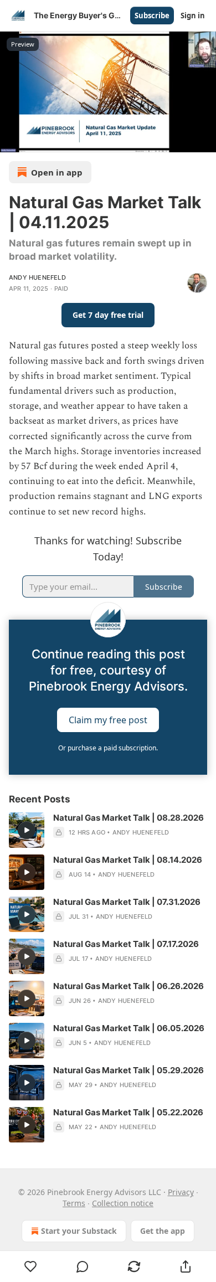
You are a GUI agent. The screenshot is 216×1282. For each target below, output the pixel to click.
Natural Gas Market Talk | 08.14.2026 (127, 859)
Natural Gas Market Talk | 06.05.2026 (128, 1028)
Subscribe (152, 15)
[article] (108, 830)
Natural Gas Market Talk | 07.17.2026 (126, 944)
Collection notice (122, 1203)
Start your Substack (79, 1231)
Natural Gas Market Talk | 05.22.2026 (128, 1112)
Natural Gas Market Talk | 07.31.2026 (126, 902)
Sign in (193, 15)
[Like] (30, 1266)
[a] (26, 830)
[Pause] (12, 140)
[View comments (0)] (82, 1266)
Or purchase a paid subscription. (108, 748)
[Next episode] (37, 140)
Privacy (181, 1192)
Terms (74, 1203)
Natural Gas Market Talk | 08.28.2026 (128, 817)
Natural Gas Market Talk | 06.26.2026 (128, 986)
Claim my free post (108, 720)
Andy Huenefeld (37, 277)
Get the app (162, 1231)
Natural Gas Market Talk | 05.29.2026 (128, 1070)
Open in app (57, 172)
